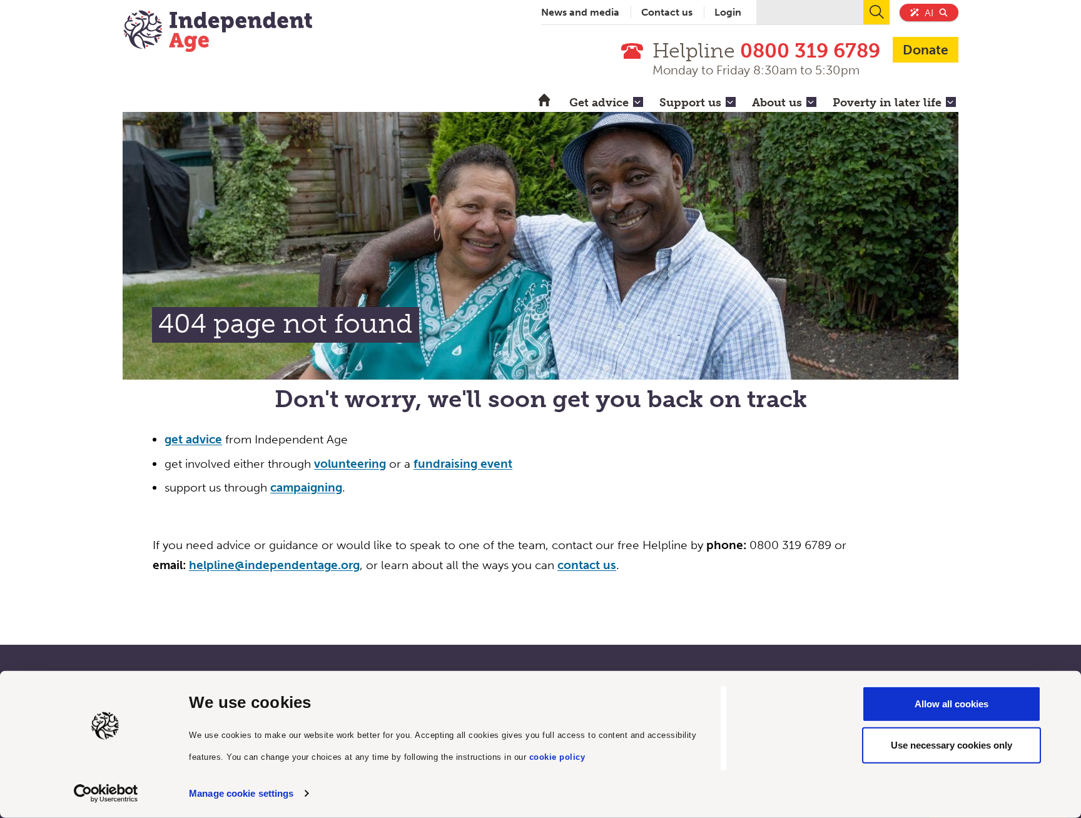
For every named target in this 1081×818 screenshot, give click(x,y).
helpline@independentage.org (274, 565)
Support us (690, 102)
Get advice (599, 102)
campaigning (306, 487)
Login (727, 12)
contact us (586, 565)
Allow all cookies (951, 704)
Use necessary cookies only (951, 744)
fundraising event (463, 464)
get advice (193, 439)
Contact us (667, 12)
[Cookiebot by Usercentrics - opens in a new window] (106, 793)
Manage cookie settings (241, 793)
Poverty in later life (887, 102)
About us (777, 102)
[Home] (218, 32)
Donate (925, 50)
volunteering (350, 464)
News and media (580, 12)
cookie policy (557, 756)
